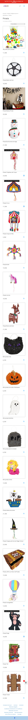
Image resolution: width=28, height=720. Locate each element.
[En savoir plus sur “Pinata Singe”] (24, 636)
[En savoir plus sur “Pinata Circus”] (24, 206)
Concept (19, 714)
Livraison (21, 705)
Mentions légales (13, 707)
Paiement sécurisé (8, 712)
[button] (23, 52)
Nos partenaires (18, 712)
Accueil (4, 13)
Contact (15, 705)
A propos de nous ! (7, 705)
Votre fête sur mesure (10, 714)
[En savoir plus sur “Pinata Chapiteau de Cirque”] (24, 175)
